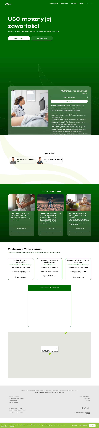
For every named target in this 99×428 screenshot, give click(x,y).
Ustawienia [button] (74, 425)
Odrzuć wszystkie (83, 425)
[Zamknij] (97, 425)
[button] (87, 3)
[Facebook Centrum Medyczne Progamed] (86, 408)
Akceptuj (92, 425)
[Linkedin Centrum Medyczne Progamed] (88, 408)
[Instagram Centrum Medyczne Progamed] (83, 408)
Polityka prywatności (9, 426)
